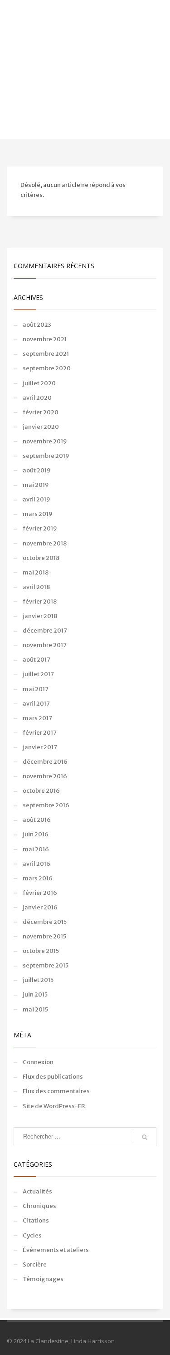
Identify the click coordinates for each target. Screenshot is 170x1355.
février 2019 (40, 528)
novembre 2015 (44, 936)
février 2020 (40, 412)
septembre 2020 (47, 368)
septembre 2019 (46, 456)
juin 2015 (35, 994)
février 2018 (40, 601)
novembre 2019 (45, 441)
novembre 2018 (45, 543)
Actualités (37, 1191)
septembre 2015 (45, 965)
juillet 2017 (38, 674)
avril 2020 (37, 398)
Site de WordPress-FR (54, 1106)
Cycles (32, 1235)
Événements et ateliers (56, 1250)
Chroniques (39, 1206)
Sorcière (35, 1264)
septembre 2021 (46, 354)
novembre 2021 (45, 339)
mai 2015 (35, 1009)
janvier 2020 (41, 427)
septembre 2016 (46, 805)
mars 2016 (38, 878)
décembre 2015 (45, 922)
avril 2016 (36, 864)
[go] (144, 1137)
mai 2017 (36, 689)
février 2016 (40, 893)
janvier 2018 (40, 616)
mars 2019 (38, 514)
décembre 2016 (45, 762)
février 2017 (40, 732)
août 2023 (37, 325)
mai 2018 (36, 572)
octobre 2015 (41, 951)
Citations (36, 1220)
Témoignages (43, 1279)
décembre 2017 (45, 630)
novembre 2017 (45, 645)
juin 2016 (36, 834)
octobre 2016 (41, 791)
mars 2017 (37, 718)
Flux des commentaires (56, 1091)
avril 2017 (36, 703)
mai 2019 (36, 485)
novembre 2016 (45, 776)
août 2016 (37, 820)
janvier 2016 (40, 907)
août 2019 (37, 470)
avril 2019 (36, 499)
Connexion (38, 1062)
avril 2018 (36, 587)
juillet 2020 (39, 383)
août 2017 (36, 659)
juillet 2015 (38, 980)
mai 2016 (36, 849)
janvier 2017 (40, 747)
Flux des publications (53, 1076)
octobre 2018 (41, 558)
